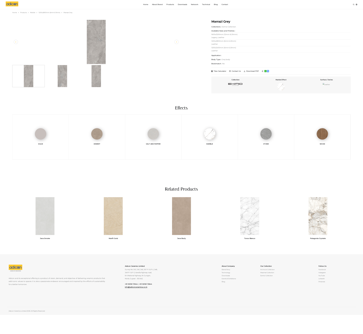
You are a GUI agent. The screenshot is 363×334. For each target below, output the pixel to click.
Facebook (322, 269)
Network (194, 4)
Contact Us (236, 71)
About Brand (157, 4)
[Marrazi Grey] (96, 42)
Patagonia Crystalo (318, 238)
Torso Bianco (249, 238)
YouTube (321, 276)
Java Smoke (45, 238)
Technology (226, 272)
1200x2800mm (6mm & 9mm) (49, 12)
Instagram (322, 272)
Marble (32, 12)
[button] (176, 42)
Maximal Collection (267, 272)
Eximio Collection (266, 276)
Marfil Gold (113, 238)
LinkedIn (321, 279)
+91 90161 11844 (145, 284)
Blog (216, 4)
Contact (224, 4)
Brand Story (226, 269)
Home (145, 4)
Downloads (182, 4)
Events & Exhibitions (229, 279)
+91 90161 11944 (131, 284)
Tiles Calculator (220, 71)
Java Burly (181, 238)
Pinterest (321, 282)
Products (170, 4)
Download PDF (252, 71)
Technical (206, 4)
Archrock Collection (267, 269)
